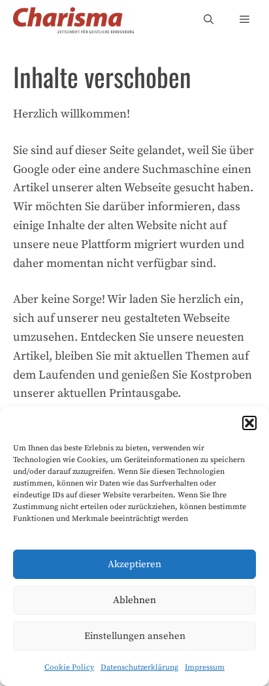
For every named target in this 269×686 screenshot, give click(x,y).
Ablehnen (134, 600)
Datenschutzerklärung (139, 667)
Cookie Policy (69, 667)
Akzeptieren (134, 564)
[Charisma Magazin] (73, 20)
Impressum (205, 667)
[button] (249, 422)
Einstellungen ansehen (134, 636)
